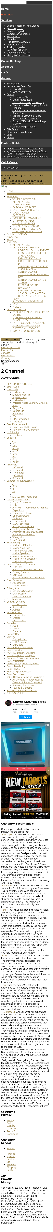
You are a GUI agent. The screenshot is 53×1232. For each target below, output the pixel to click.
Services (6, 20)
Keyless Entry (19, 607)
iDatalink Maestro (21, 394)
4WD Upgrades (15, 28)
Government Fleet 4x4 (18, 52)
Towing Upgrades (16, 47)
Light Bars (17, 644)
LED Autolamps (20, 642)
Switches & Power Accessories (23, 658)
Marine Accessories (22, 561)
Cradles (16, 618)
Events (10, 94)
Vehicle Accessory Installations (23, 25)
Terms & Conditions (12, 1132)
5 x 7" (15, 451)
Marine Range (14, 542)
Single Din (17, 408)
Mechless (17, 421)
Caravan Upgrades (16, 31)
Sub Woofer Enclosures (24, 497)
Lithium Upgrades (16, 44)
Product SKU (8, 350)
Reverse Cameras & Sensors (21, 564)
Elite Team (12, 129)
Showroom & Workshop (19, 132)
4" (13, 440)
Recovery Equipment (23, 685)
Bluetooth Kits (14, 612)
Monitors (17, 566)
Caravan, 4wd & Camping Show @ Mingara (33, 268)
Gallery (6, 78)
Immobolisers (19, 604)
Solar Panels (13, 36)
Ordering (5, 358)
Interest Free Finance (11, 1151)
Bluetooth (17, 413)
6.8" (14, 456)
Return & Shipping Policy (11, 1167)
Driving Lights (19, 639)
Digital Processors (21, 502)
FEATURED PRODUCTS (19, 384)
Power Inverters (15, 650)
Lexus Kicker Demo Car (19, 86)
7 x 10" (15, 462)
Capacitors (18, 510)
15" (13, 483)
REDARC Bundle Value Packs (22, 690)
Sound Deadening (16, 666)
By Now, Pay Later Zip (12, 1159)
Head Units (12, 389)
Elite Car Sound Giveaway (25, 118)
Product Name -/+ (10, 347)
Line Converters (20, 515)
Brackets (17, 435)
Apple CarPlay (19, 397)
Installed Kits (19, 620)
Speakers (11, 437)
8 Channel (17, 478)
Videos (10, 137)
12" (13, 494)
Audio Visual (18, 392)
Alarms (16, 610)
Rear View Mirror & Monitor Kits (28, 577)
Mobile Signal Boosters (19, 671)
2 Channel (17, 467)
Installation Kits (20, 521)
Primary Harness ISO (23, 526)
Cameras (17, 575)
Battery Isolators (15, 661)
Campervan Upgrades (18, 34)
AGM (15, 626)
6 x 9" (15, 459)
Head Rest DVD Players (24, 427)
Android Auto (19, 400)
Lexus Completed (21, 91)
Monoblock (18, 472)
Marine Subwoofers (22, 556)
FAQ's (4, 72)
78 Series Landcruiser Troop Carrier (25, 148)
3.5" (14, 443)
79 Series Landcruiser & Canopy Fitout (27, 151)
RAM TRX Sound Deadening (21, 154)
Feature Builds (10, 143)
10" (13, 491)
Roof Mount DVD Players (25, 429)
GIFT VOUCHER (15, 693)
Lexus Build (18, 89)
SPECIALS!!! (13, 386)
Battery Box (13, 634)
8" (13, 489)
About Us (7, 66)
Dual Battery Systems (18, 42)
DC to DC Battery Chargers (21, 655)
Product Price (8, 355)
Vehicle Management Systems (23, 663)
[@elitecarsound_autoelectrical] (8, 703)
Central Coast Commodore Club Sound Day (33, 275)
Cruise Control (19, 593)
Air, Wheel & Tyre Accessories (27, 679)
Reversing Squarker (22, 591)
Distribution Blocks (22, 513)
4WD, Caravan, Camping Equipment (25, 677)
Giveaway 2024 (20, 97)
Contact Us (13, 167)
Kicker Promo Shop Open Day (28, 102)
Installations (13, 83)
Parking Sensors (20, 572)
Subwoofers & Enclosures (20, 480)
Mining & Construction (18, 55)
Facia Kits (17, 518)
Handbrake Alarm (21, 596)
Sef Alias (5, 353)
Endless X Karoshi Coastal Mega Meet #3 (32, 292)
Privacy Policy (10, 1122)
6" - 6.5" (16, 448)
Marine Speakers (21, 553)
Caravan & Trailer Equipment (27, 682)
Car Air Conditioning (17, 50)
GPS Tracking (14, 599)
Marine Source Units (22, 550)
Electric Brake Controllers (20, 647)
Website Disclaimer (12, 1127)
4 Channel (17, 470)
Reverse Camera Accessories (27, 569)
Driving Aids (13, 588)
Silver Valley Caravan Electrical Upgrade (27, 156)
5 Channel (17, 475)
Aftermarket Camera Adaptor (27, 532)
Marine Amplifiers (21, 548)
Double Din (18, 411)
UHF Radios (13, 432)
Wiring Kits (18, 537)
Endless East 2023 (22, 99)
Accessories (18, 583)
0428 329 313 (8, 172)
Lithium (16, 628)
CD (14, 416)
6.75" (14, 454)
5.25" (14, 446)
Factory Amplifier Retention (26, 529)
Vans (9, 134)
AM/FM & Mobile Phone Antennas (30, 507)
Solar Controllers (15, 674)
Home (5, 8)
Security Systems (16, 601)
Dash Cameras (14, 580)
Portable (16, 631)
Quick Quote (9, 162)
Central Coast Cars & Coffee (26, 116)
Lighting (11, 636)
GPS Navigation (20, 419)
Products (7, 14)
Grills (15, 505)
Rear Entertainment (17, 424)
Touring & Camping (22, 687)
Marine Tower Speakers (24, 558)
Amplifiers (12, 464)
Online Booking (11, 61)
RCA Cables (18, 540)
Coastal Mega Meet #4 (24, 126)
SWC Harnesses (20, 523)
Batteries (11, 39)
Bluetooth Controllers (23, 534)
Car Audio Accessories (18, 499)
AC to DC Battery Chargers (21, 653)
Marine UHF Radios (22, 545)
